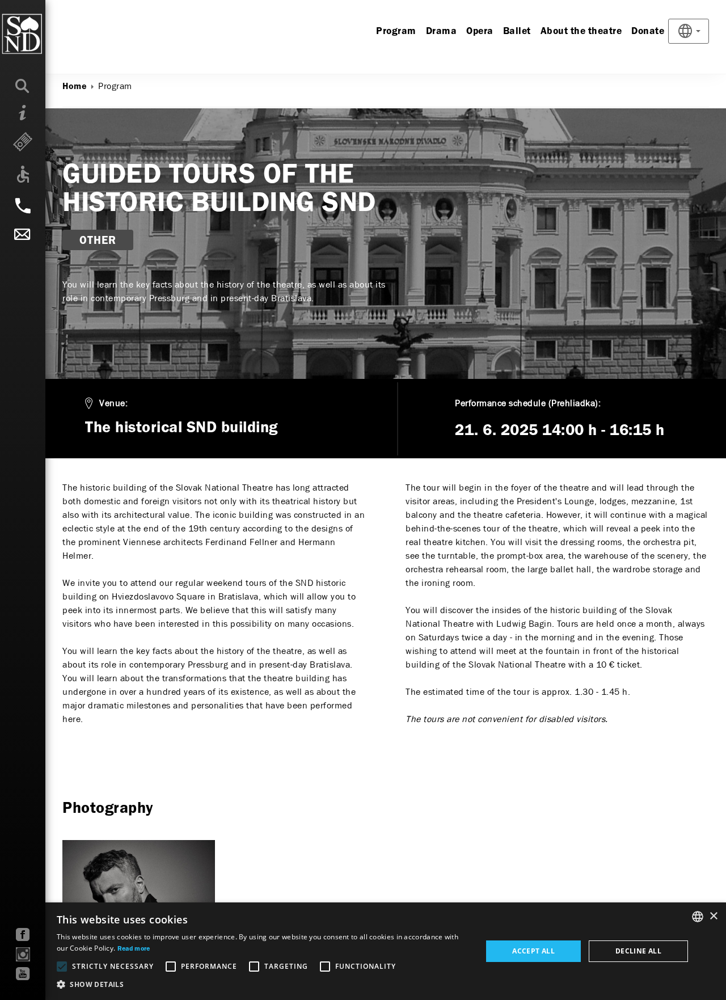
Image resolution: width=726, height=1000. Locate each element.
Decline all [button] (638, 951)
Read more (133, 949)
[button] (263, 984)
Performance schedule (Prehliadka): (528, 403)
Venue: (113, 403)
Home (74, 87)
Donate (647, 31)
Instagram (23, 954)
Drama (441, 31)
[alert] (363, 951)
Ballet (517, 31)
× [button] (713, 916)
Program (396, 31)
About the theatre (581, 31)
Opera (479, 31)
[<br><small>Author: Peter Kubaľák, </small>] (138, 897)
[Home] (45, 34)
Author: (77, 140)
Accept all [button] (533, 951)
